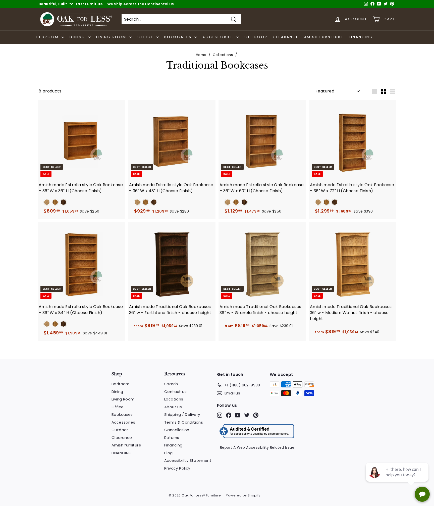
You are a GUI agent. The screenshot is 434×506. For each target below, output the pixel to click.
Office (118, 407)
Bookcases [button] (178, 36)
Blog (168, 453)
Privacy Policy (177, 468)
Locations (173, 399)
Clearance (285, 36)
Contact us (175, 391)
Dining (117, 391)
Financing (173, 445)
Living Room (123, 399)
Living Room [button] (112, 36)
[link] (47, 202)
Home (201, 55)
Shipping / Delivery (182, 414)
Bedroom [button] (48, 36)
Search (171, 383)
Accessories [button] (218, 36)
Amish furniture (323, 36)
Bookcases (122, 414)
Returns (171, 437)
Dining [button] (78, 36)
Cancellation (176, 429)
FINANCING (361, 36)
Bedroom (121, 383)
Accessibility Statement (187, 460)
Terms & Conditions (183, 422)
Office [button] (146, 36)
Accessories (123, 422)
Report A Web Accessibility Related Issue (257, 447)
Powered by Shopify (243, 495)
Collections (223, 55)
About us (173, 407)
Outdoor (255, 36)
